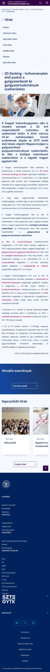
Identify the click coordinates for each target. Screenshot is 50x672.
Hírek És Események (37, 9)
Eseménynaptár (20, 385)
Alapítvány (5, 512)
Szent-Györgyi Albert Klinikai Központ (14, 541)
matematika (6, 299)
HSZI (3, 569)
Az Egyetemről (6, 9)
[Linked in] (17, 623)
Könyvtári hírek (9, 62)
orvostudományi (8, 262)
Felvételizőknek (7, 523)
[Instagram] (33, 623)
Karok (27, 9)
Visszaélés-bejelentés (25, 644)
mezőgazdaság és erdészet (35, 265)
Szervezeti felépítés (18, 9)
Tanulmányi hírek (10, 39)
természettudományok (11, 289)
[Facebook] (25, 623)
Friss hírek (7, 45)
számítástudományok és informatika (17, 316)
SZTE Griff (5, 576)
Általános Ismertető (8, 505)
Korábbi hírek (11, 11)
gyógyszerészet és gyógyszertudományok (18, 252)
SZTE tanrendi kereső (9, 586)
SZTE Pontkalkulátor (9, 573)
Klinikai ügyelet (7, 548)
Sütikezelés (25, 632)
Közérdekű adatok (25, 649)
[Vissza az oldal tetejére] (45, 468)
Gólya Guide (10, 442)
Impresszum (25, 655)
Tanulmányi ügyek (8, 530)
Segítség (25, 661)
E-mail (4, 580)
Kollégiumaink (6, 526)
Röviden (6, 57)
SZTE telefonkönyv (8, 583)
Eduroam (5, 590)
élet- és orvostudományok (19, 241)
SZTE (3, 559)
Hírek (3, 11)
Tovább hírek (20, 464)
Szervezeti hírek (9, 33)
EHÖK (4, 566)
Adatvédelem (25, 638)
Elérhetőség (6, 508)
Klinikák (4, 544)
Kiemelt (6, 27)
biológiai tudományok (14, 255)
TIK (3, 562)
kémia (45, 293)
